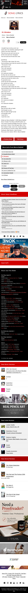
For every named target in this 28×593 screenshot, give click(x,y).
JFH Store (4, 576)
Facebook (6, 186)
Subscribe (22, 576)
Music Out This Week (8, 271)
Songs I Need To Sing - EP (12, 426)
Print (14, 189)
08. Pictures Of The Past (8, 168)
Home (14, 578)
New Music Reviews (8, 364)
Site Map (23, 573)
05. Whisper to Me (6, 161)
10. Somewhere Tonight (7, 172)
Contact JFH (11, 573)
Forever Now (9, 384)
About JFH (4, 573)
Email (21, 186)
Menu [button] (7, 7)
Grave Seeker (9, 453)
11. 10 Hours (5, 175)
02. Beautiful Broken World (8, 154)
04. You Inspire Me (6, 158)
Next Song (20, 139)
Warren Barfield (10, 17)
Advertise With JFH (17, 575)
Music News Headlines (9, 194)
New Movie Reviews (8, 459)
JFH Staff (9, 575)
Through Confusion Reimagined (14, 433)
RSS (18, 231)
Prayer (17, 576)
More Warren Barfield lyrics (7, 179)
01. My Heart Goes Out (7, 151)
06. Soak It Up (5, 163)
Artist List (3, 17)
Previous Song (7, 139)
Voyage (8, 391)
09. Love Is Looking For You (8, 170)
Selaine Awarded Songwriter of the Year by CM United (13, 204)
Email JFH (17, 573)
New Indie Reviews (7, 420)
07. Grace (4, 165)
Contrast (8, 447)
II (6, 378)
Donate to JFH (11, 576)
